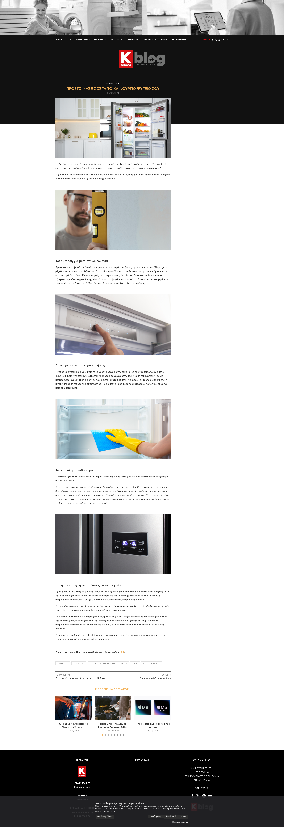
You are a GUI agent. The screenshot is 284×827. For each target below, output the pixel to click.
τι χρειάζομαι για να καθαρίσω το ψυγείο (108, 663)
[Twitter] (216, 39)
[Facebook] (212, 39)
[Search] (227, 39)
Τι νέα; (164, 40)
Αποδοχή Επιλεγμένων (176, 817)
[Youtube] (223, 39)
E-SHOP (206, 40)
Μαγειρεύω (99, 40)
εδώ (122, 652)
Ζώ (67, 40)
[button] (59, 715)
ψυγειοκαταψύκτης (151, 663)
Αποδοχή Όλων (104, 817)
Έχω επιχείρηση (179, 40)
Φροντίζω (149, 40)
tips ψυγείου (78, 663)
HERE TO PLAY (202, 772)
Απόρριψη (156, 816)
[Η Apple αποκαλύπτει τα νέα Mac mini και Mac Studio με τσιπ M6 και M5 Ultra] (152, 708)
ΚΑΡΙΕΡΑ (82, 796)
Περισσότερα (178, 822)
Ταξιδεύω (115, 40)
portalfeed (62, 663)
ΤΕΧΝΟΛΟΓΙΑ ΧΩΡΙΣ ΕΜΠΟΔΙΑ (201, 776)
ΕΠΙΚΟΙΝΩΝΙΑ (202, 780)
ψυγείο (135, 663)
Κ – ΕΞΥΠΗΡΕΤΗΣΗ (202, 768)
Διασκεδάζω (82, 40)
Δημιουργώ (132, 40)
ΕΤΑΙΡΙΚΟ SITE (82, 783)
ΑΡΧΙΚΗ (58, 40)
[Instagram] (219, 39)
